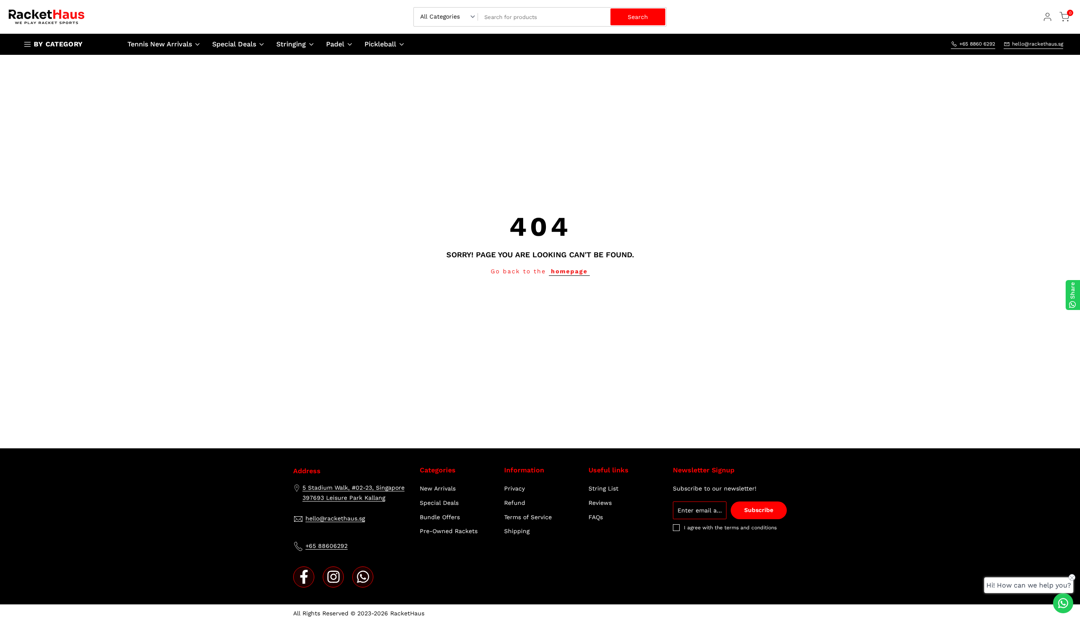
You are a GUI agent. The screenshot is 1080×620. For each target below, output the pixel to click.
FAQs (596, 517)
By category (58, 44)
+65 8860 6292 (977, 44)
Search (638, 16)
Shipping (516, 531)
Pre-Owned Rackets (449, 531)
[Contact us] (1063, 603)
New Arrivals (438, 488)
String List (603, 488)
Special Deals (439, 502)
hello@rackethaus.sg (1037, 44)
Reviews (600, 502)
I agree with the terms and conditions (730, 528)
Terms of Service (528, 517)
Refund (514, 502)
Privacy (514, 488)
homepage (569, 271)
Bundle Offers (440, 517)
